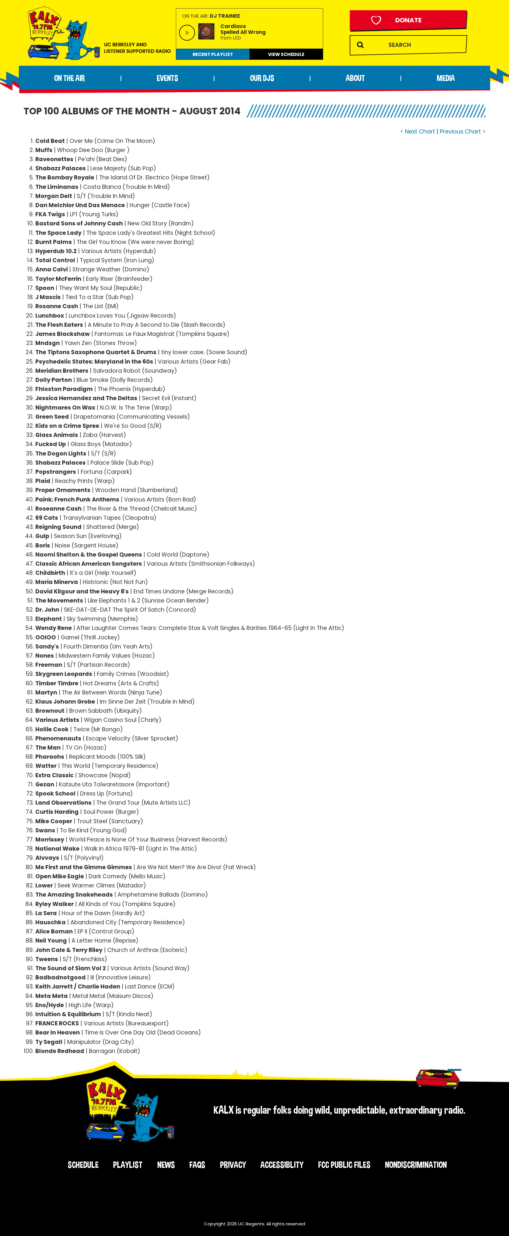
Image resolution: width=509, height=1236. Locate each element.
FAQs (197, 1164)
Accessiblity (281, 1164)
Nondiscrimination (416, 1164)
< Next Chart (417, 132)
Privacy (233, 1164)
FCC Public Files (344, 1164)
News (166, 1164)
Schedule (83, 1164)
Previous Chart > (462, 132)
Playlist (128, 1164)
